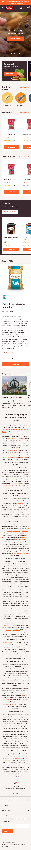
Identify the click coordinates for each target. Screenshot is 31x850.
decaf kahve (16, 530)
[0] (28, 8)
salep (19, 542)
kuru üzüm (22, 488)
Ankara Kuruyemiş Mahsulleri (12, 397)
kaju (19, 429)
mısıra (9, 457)
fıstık (23, 695)
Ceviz (7, 699)
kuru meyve (12, 479)
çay (23, 503)
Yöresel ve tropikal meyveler (10, 642)
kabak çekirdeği (11, 438)
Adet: (3, 358)
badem (4, 431)
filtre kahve (15, 457)
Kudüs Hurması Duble (10, 179)
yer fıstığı (23, 429)
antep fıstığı (14, 429)
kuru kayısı (6, 488)
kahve (19, 503)
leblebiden (5, 457)
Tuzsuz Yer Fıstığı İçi (9, 134)
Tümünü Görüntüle (24, 87)
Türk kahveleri (19, 758)
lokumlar (8, 629)
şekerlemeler (16, 629)
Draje (4, 625)
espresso (9, 530)
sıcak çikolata (24, 457)
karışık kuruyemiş (13, 450)
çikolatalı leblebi (7, 443)
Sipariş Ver (16, 39)
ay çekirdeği (21, 438)
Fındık (5, 429)
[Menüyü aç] (2, 8)
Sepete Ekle (11, 147)
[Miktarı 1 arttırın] (17, 358)
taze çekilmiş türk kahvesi (21, 553)
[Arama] (21, 8)
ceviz (8, 429)
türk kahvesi (25, 530)
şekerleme (10, 625)
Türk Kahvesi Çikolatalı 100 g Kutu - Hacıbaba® (11, 238)
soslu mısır (23, 440)
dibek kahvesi (24, 537)
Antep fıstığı (14, 704)
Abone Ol (7, 831)
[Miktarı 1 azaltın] (8, 358)
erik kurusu (9, 485)
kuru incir (17, 483)
